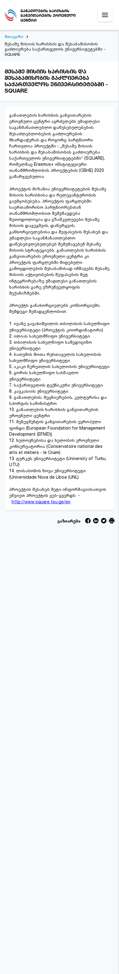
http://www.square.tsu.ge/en (41, 501)
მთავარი (14, 36)
